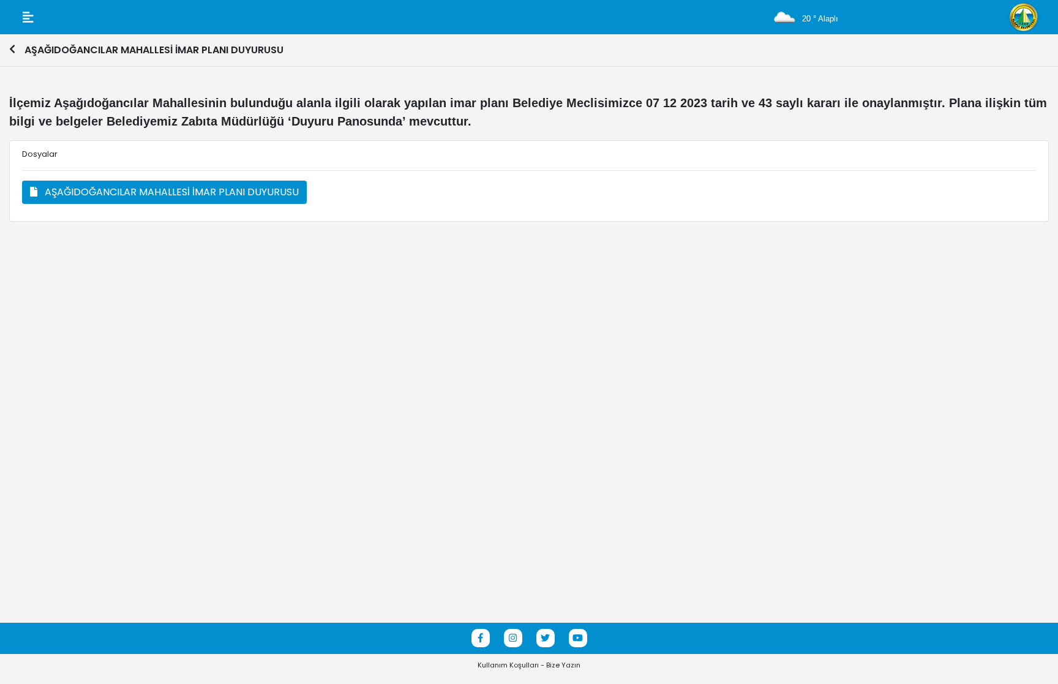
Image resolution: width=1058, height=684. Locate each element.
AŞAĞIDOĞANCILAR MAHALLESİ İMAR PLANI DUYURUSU (168, 192)
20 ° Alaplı (819, 18)
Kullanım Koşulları (508, 665)
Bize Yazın (563, 665)
